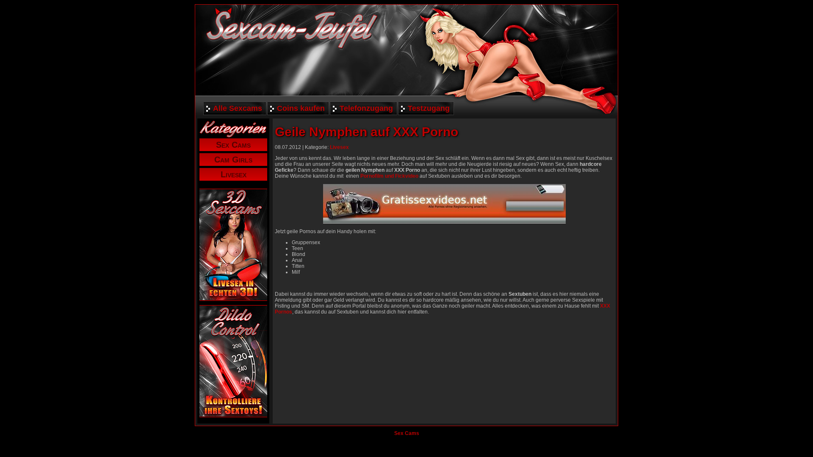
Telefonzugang (366, 108)
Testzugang (429, 108)
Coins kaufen (301, 108)
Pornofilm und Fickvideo (389, 176)
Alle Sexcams (237, 108)
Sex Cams (233, 144)
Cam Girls (233, 159)
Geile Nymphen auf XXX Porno (366, 132)
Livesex (233, 174)
